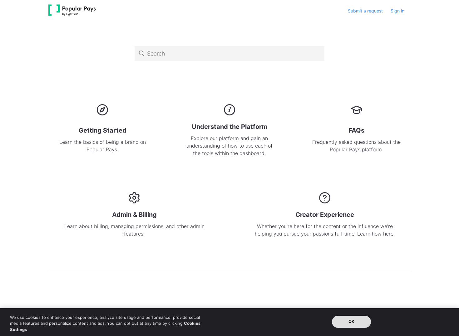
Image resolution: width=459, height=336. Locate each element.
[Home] (72, 14)
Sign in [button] (397, 10)
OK (351, 321)
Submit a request (365, 10)
